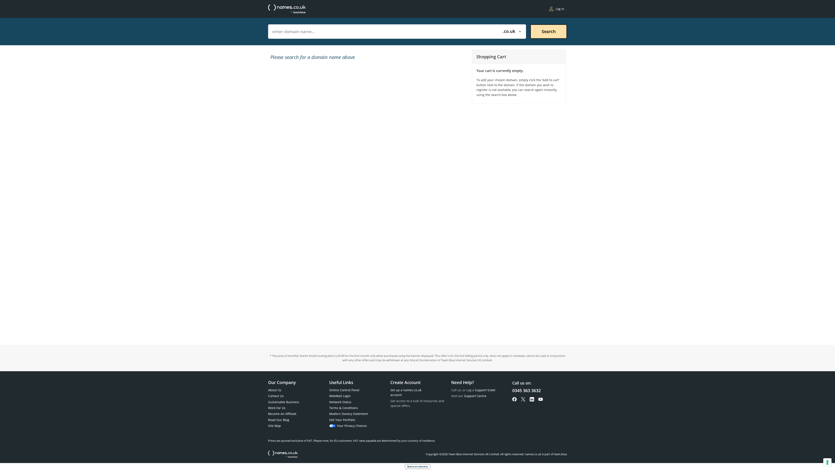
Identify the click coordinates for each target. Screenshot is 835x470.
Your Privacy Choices (352, 426)
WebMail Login (340, 396)
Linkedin (532, 399)
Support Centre (475, 396)
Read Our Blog (278, 420)
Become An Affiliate (282, 414)
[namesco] (287, 9)
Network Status (340, 402)
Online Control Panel (344, 390)
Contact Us (276, 396)
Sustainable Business (283, 402)
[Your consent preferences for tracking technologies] (827, 462)
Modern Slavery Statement (348, 414)
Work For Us (277, 408)
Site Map (274, 426)
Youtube (540, 399)
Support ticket (485, 390)
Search (549, 31)
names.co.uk (282, 454)
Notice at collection (417, 466)
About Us (274, 390)
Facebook (514, 399)
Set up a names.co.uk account (405, 392)
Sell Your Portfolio (342, 420)
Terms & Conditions (343, 408)
